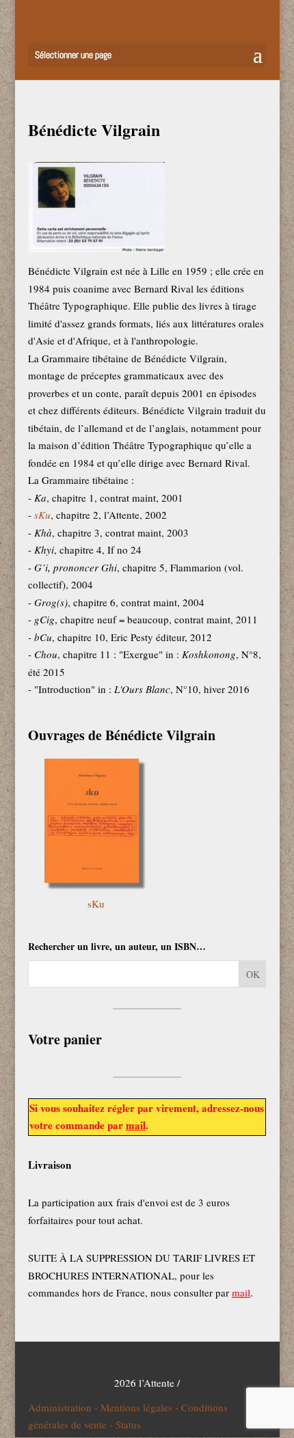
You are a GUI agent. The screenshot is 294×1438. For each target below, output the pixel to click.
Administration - (64, 1407)
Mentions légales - (141, 1407)
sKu (96, 903)
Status (128, 1424)
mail (136, 1124)
